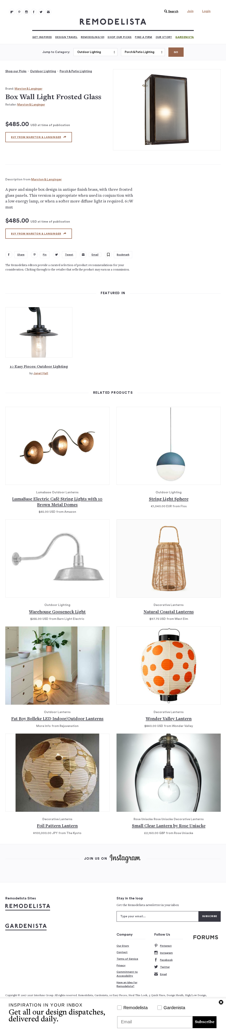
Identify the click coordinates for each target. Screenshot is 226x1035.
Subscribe (204, 1022)
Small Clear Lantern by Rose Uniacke (168, 826)
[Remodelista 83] (41, 12)
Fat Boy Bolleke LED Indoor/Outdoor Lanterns (57, 719)
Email (163, 974)
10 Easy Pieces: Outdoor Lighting (39, 367)
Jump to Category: (56, 52)
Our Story (164, 37)
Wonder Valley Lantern (169, 719)
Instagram (166, 953)
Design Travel (66, 37)
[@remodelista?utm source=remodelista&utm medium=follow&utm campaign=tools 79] (12, 12)
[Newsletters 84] (48, 12)
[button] (170, 11)
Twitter (165, 967)
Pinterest (166, 945)
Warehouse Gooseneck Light (57, 612)
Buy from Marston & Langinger (36, 137)
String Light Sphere (168, 499)
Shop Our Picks (119, 37)
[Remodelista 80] (19, 12)
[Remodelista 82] (34, 12)
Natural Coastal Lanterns (169, 612)
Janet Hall (40, 373)
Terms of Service (127, 958)
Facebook (166, 960)
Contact (122, 952)
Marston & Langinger (28, 88)
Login (206, 11)
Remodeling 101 (92, 37)
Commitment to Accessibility (127, 974)
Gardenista (184, 37)
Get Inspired (42, 37)
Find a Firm (143, 37)
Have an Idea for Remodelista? (127, 984)
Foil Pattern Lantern (57, 826)
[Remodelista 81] (26, 12)
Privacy (121, 965)
